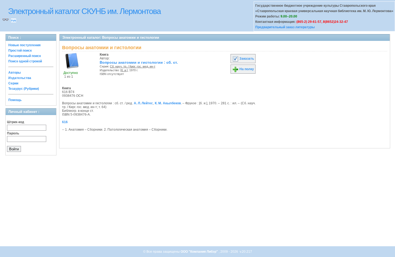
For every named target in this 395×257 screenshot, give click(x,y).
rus (13, 20)
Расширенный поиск (24, 56)
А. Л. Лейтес (143, 103)
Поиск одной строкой (25, 61)
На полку (246, 69)
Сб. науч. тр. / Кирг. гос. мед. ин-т (132, 66)
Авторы (14, 72)
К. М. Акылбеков (168, 103)
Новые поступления (24, 45)
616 (65, 122)
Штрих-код (15, 122)
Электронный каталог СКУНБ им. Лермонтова (84, 11)
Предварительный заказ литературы (285, 27)
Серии (13, 83)
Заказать (246, 58)
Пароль (13, 133)
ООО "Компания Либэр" (200, 252)
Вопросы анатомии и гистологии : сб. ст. (139, 62)
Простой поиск (20, 50)
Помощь (14, 100)
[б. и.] (124, 70)
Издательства (19, 78)
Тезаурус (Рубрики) (23, 89)
